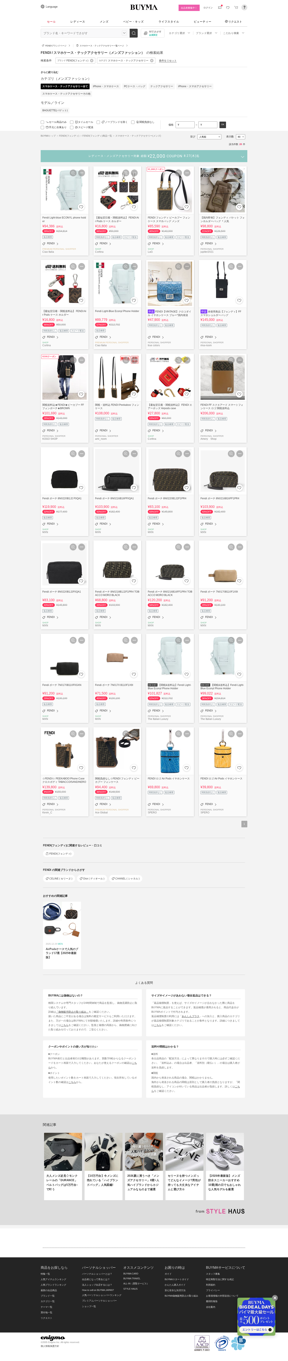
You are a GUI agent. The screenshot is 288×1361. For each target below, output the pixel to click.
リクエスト (235, 21)
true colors (154, 345)
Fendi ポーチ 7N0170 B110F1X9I (114, 685)
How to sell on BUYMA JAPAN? (98, 1290)
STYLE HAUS (130, 1289)
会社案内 (210, 1307)
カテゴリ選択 (177, 33)
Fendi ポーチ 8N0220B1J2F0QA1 (61, 591)
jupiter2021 (207, 251)
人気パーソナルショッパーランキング (101, 1295)
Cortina (99, 251)
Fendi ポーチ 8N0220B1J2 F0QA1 (62, 498)
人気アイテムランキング (53, 1279)
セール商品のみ (58, 122)
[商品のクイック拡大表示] (73, 173)
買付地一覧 (46, 1312)
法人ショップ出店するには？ (97, 1285)
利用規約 (210, 1285)
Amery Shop (209, 438)
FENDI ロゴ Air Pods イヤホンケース (169, 778)
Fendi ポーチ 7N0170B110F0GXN (61, 685)
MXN (45, 532)
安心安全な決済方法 (175, 1290)
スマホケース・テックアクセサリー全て (65, 86)
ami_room (101, 438)
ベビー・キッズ (133, 21)
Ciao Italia (48, 251)
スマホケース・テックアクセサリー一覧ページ (102, 46)
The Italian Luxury (158, 719)
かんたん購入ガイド (175, 1285)
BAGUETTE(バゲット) (55, 110)
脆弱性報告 (212, 1301)
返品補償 (47, 237)
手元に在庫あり (58, 127)
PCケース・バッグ (134, 86)
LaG (150, 251)
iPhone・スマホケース (106, 86)
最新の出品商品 (49, 1290)
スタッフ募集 (213, 1274)
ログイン (208, 7)
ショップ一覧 (89, 1306)
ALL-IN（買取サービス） (136, 1283)
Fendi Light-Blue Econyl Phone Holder (117, 311)
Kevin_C (47, 812)
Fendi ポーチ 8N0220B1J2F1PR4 (167, 498)
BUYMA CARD (130, 1273)
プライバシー (213, 1290)
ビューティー (202, 21)
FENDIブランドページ (56, 46)
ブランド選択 (204, 33)
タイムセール (85, 122)
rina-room (206, 345)
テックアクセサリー (161, 86)
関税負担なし (147, 122)
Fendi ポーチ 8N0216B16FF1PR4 (220, 498)
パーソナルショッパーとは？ (97, 1274)
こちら (65, 1025)
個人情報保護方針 (50, 1346)
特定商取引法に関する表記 (220, 1279)
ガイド (168, 1274)
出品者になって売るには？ (96, 1279)
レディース (77, 21)
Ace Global (101, 812)
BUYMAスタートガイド (177, 1279)
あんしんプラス (190, 1016)
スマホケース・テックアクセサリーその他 (66, 93)
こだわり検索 (231, 33)
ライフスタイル (169, 21)
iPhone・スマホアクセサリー (195, 86)
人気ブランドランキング (53, 1285)
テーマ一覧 (46, 1307)
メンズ (104, 21)
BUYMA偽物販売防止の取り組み (181, 1296)
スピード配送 (85, 127)
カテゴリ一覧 (48, 1301)
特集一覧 (45, 1274)
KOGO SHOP (50, 438)
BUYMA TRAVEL (131, 1278)
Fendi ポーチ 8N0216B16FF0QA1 (114, 498)
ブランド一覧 (48, 1296)
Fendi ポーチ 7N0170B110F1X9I (219, 591)
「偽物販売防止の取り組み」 (72, 1011)
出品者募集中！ (189, 8)
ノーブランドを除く (116, 122)
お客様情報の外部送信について (222, 1296)
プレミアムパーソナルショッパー (99, 1300)
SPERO (152, 812)
